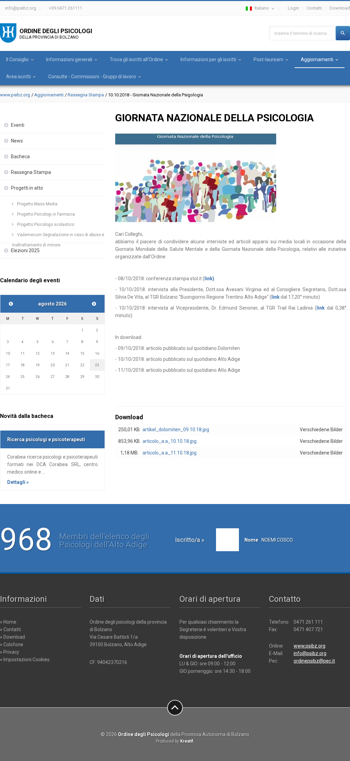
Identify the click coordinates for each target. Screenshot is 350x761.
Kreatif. (187, 741)
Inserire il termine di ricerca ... (302, 33)
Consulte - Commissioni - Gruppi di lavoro (92, 76)
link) (209, 278)
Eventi (17, 125)
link (275, 297)
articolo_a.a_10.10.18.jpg (170, 441)
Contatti (314, 8)
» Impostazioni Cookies (25, 659)
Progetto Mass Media (37, 204)
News (17, 141)
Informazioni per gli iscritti (208, 59)
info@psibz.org (20, 8)
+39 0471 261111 (65, 8)
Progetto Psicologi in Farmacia (46, 214)
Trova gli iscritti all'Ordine (136, 59)
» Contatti (10, 629)
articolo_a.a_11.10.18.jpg (170, 453)
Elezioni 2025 (25, 250)
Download (339, 8)
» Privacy (9, 652)
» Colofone (11, 644)
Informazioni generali (69, 59)
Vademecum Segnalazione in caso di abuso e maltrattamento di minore (58, 236)
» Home (8, 622)
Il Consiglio (17, 59)
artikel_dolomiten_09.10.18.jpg (176, 429)
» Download (12, 637)
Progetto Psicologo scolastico (45, 224)
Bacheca (20, 156)
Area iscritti (18, 76)
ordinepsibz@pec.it (314, 661)
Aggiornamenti (317, 59)
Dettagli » (18, 482)
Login (293, 8)
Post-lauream (268, 59)
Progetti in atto (27, 188)
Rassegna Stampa (86, 94)
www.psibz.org (15, 94)
